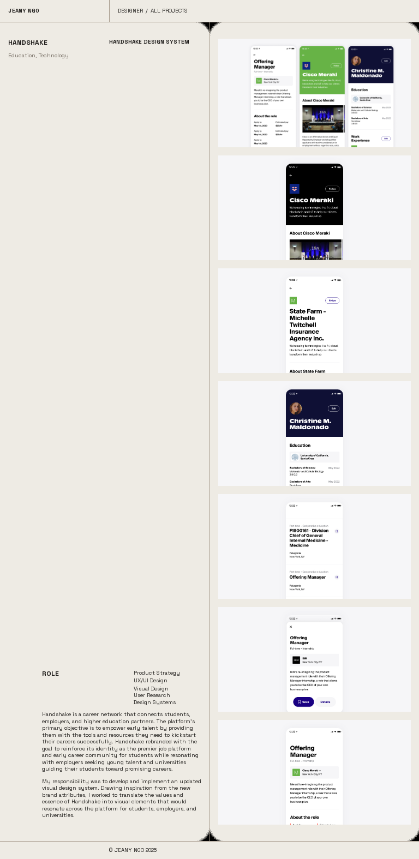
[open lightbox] (314, 93)
